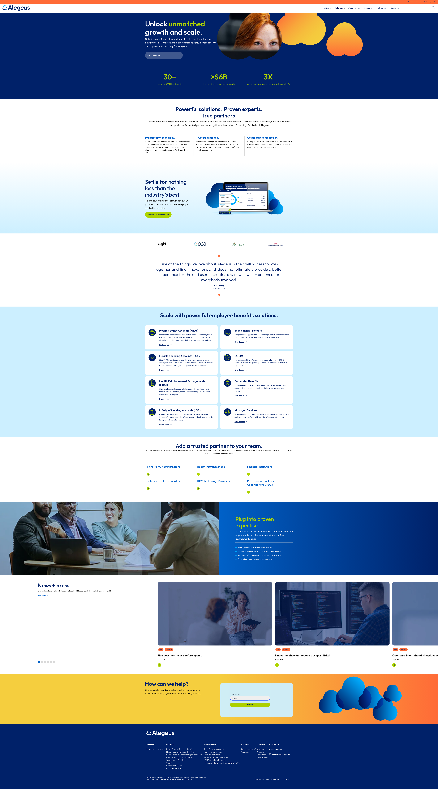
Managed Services (173, 768)
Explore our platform (157, 214)
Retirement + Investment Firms (216, 757)
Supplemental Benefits (175, 760)
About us (382, 8)
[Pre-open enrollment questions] (159, 665)
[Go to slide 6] (54, 662)
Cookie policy (286, 779)
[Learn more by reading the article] (148, 474)
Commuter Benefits (174, 765)
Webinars (245, 752)
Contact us (395, 8)
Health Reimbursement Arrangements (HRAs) (184, 754)
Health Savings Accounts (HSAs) (179, 749)
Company (261, 749)
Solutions (339, 8)
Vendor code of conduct (273, 779)
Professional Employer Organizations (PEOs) (222, 763)
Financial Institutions (212, 754)
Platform (326, 8)
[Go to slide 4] (48, 662)
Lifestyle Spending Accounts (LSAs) (180, 757)
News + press (262, 757)
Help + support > (429, 2)
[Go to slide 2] (42, 662)
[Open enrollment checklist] (394, 665)
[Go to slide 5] (51, 662)
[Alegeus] (16, 8)
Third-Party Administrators (214, 749)
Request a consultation (155, 749)
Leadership (261, 754)
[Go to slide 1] (39, 662)
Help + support (275, 749)
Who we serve (354, 8)
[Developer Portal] (277, 665)
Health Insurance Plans (213, 752)
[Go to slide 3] (45, 662)
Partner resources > (415, 2)
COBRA (169, 763)
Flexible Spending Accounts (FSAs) (180, 752)
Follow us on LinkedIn (281, 754)
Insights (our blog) (248, 749)
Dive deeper (164, 345)
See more (42, 595)
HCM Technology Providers (215, 760)
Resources (368, 8)
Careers (260, 752)
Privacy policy (260, 779)
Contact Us (274, 744)
